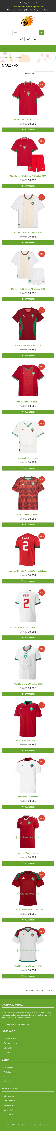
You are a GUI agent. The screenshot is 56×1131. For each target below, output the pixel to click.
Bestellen (29, 129)
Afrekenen (45, 10)
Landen (11, 57)
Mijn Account (11, 10)
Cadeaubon (8, 1067)
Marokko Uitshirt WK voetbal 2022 (28, 684)
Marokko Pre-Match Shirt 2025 (28, 345)
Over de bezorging (11, 1043)
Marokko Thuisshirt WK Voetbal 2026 (28, 119)
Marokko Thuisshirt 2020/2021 (28, 740)
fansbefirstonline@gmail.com (18, 1024)
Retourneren (9, 1105)
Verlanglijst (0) (23, 10)
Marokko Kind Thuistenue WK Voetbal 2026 (28, 176)
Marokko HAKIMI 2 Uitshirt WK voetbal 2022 (28, 627)
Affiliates (7, 1072)
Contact (7, 1052)
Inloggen (25, 2)
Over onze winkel (11, 1038)
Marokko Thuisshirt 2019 (28, 853)
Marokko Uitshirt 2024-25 (28, 458)
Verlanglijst (8, 1110)
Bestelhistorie (9, 1100)
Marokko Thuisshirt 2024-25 (28, 401)
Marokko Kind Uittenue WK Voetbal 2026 (28, 289)
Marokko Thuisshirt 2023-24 (28, 514)
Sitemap (7, 1081)
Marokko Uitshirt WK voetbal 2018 (28, 966)
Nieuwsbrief (8, 1114)
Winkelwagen (35, 10)
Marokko (18, 57)
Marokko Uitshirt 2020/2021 (28, 796)
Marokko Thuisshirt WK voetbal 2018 (28, 909)
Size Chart (8, 1047)
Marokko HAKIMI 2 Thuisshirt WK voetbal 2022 (28, 571)
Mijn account (9, 1096)
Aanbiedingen (9, 1076)
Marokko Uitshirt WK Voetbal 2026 (28, 232)
